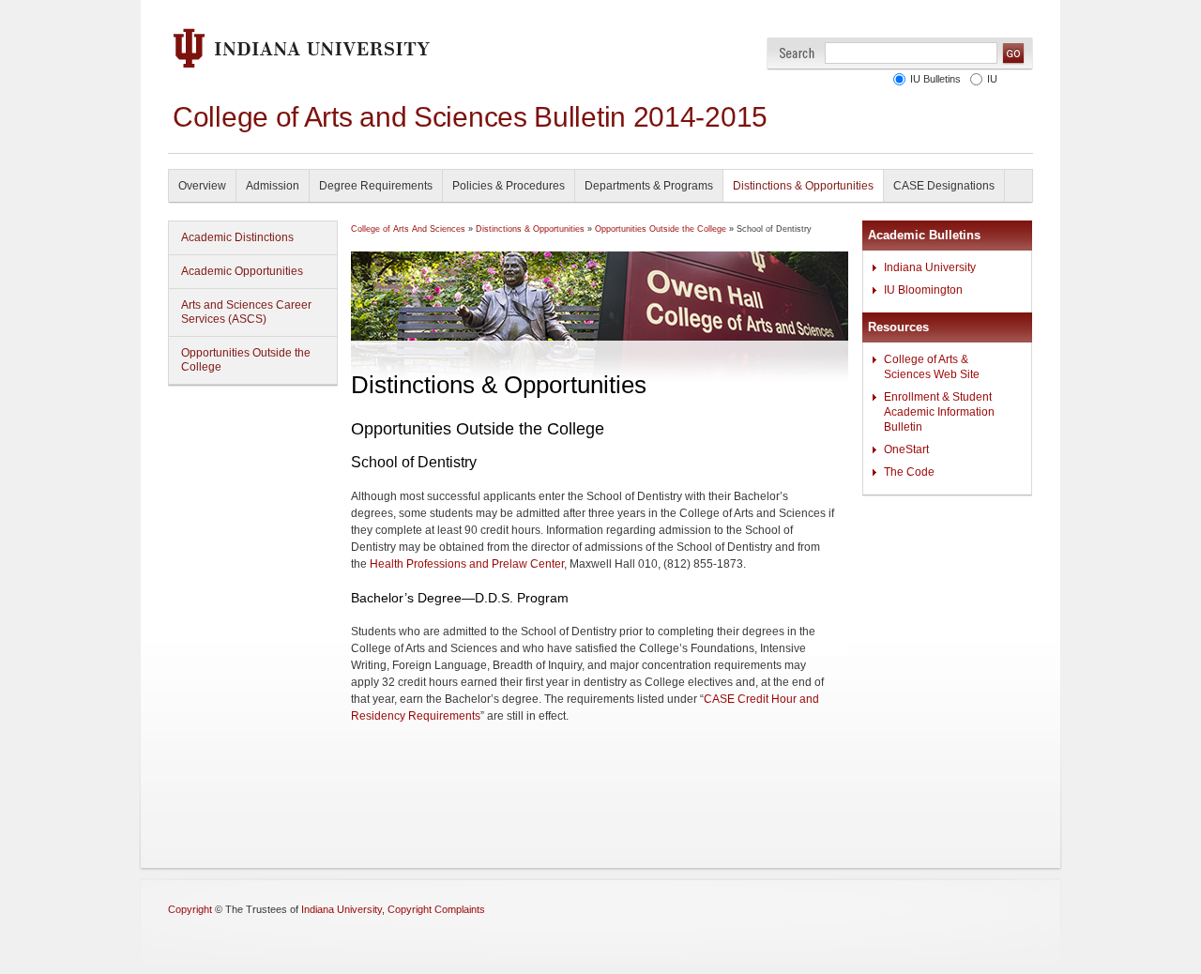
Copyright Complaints (436, 909)
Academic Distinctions (237, 237)
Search (797, 53)
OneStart (906, 449)
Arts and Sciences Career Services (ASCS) (246, 312)
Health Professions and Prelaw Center (467, 564)
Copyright (190, 909)
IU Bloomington (923, 290)
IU (992, 78)
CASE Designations (944, 185)
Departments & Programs (649, 185)
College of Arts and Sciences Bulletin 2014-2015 (470, 116)
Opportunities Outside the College (246, 359)
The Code (909, 472)
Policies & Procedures (508, 185)
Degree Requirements (376, 185)
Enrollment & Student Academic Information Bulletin (939, 412)
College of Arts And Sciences (408, 229)
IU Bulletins (935, 78)
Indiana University (930, 267)
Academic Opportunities (242, 271)
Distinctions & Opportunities (803, 185)
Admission (272, 185)
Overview (202, 185)
